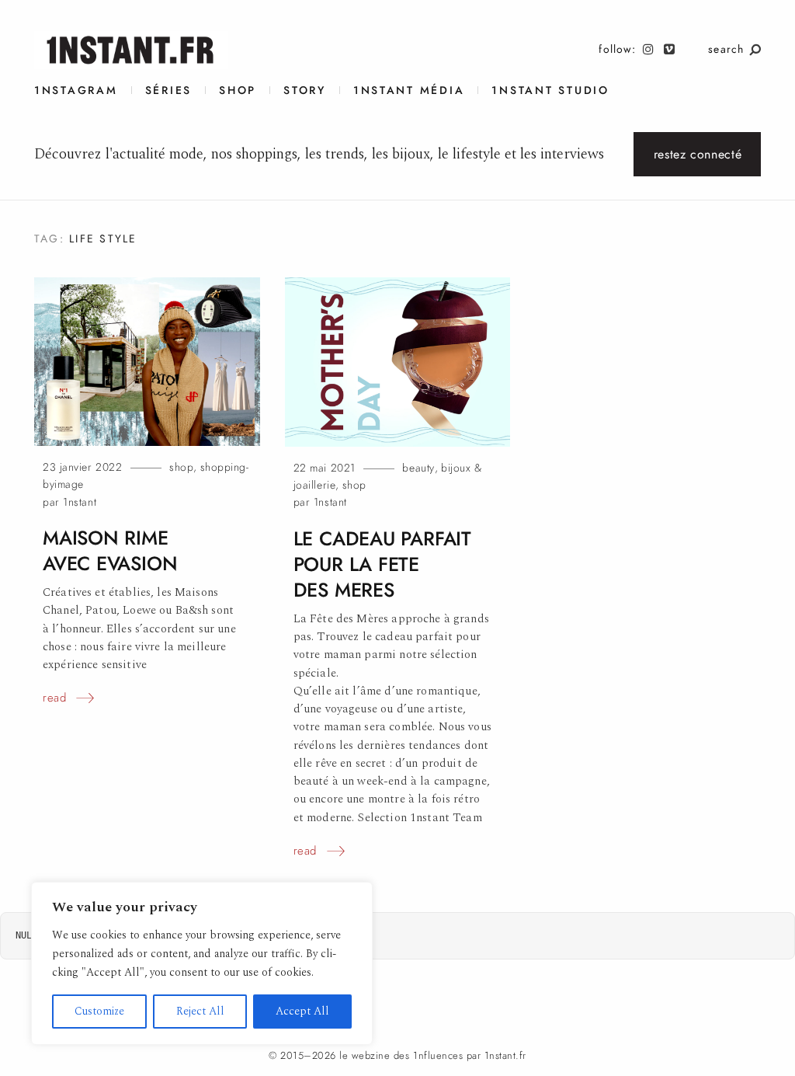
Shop (237, 90)
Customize (99, 1011)
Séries (168, 90)
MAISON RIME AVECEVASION (110, 550)
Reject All (200, 1011)
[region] (202, 963)
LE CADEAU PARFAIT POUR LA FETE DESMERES (382, 564)
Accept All (302, 1011)
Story (304, 90)
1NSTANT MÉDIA (409, 90)
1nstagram (76, 90)
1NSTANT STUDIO (550, 90)
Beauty (418, 468)
